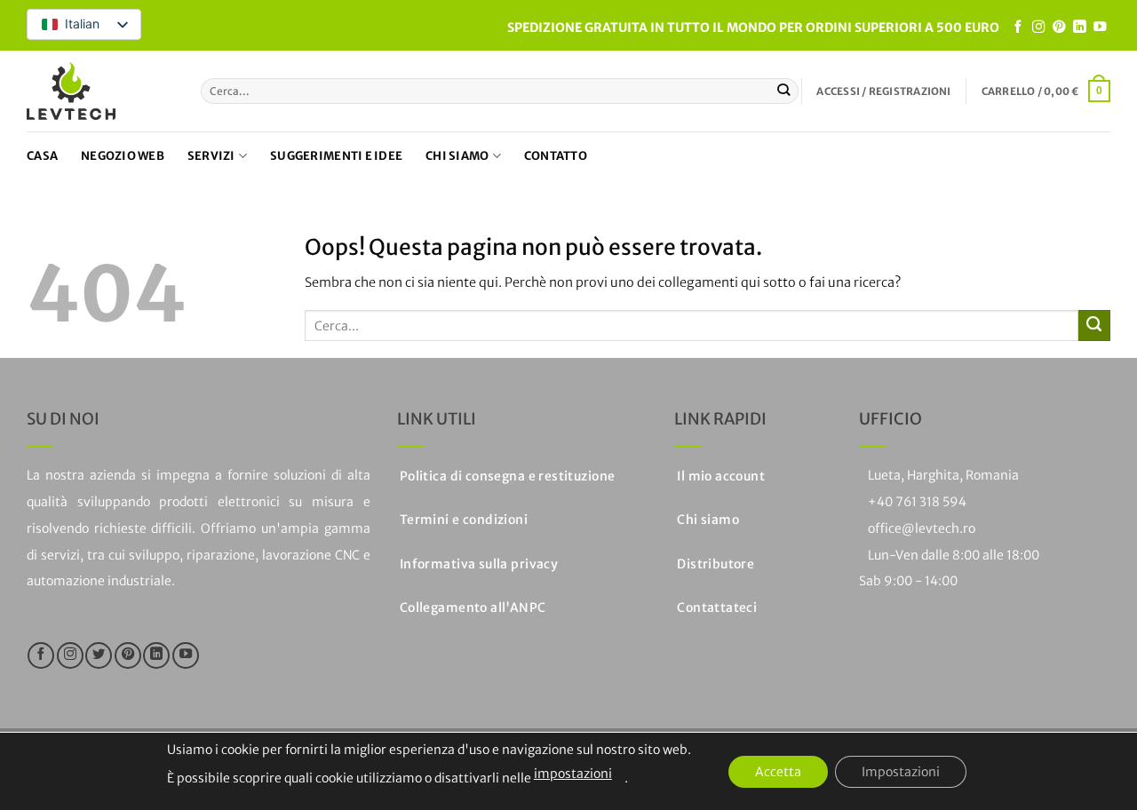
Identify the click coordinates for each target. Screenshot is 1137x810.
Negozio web (122, 155)
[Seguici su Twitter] (98, 655)
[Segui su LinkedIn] (1079, 27)
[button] (883, 91)
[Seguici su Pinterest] (1059, 27)
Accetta (778, 772)
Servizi (211, 155)
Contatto (555, 155)
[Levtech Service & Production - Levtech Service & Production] (71, 91)
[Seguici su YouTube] (1099, 27)
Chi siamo (457, 155)
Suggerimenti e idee (336, 155)
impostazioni (573, 774)
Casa (42, 155)
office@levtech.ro (921, 528)
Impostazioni (901, 772)
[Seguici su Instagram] (1038, 27)
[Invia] (784, 91)
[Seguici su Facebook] (1018, 27)
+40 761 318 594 (917, 502)
